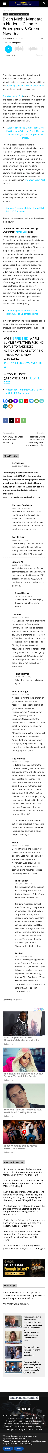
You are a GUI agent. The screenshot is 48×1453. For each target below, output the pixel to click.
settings (29, 1443)
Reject (19, 1448)
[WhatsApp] (23, 420)
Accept (7, 1448)
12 (44, 38)
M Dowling (9, 38)
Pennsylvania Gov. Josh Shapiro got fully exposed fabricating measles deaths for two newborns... (32, 1365)
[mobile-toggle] (4, 3)
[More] (10, 406)
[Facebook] (5, 401)
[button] (44, 3)
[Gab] (21, 401)
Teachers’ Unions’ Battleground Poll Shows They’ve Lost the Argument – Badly (35, 441)
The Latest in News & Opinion (18, 14)
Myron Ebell (21, 232)
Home (5, 10)
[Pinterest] (17, 420)
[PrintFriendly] (41, 401)
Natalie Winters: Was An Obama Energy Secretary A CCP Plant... (32, 1335)
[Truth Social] (15, 401)
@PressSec (20, 338)
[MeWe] (5, 406)
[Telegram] (31, 401)
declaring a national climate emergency (25, 85)
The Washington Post (13, 96)
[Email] (36, 401)
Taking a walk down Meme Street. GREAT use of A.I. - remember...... (32, 1350)
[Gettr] (26, 401)
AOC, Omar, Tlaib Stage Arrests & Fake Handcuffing (13, 440)
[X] (10, 401)
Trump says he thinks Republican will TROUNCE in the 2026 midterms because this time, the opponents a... (33, 1320)
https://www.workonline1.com (25, 497)
